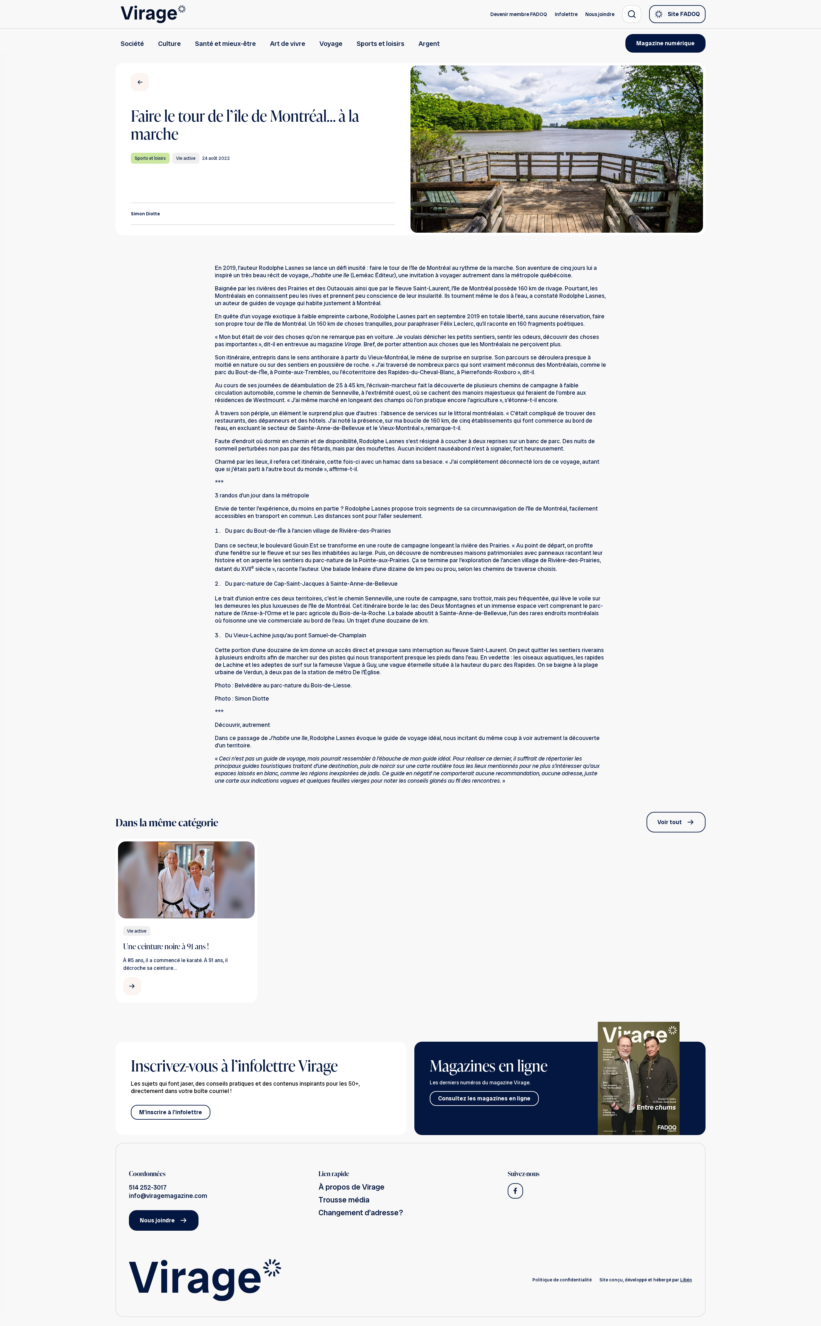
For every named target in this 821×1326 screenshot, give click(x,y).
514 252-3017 (148, 1187)
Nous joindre (599, 14)
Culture (169, 43)
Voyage (331, 43)
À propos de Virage (351, 1187)
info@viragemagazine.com (168, 1196)
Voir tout (669, 822)
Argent (429, 43)
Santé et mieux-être (225, 43)
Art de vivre (287, 43)
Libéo (686, 1280)
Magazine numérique (665, 43)
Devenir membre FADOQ (518, 14)
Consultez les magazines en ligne (484, 1098)
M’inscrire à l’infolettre (170, 1112)
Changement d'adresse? (360, 1213)
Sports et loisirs (380, 43)
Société (132, 43)
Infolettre (566, 14)
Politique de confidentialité (562, 1280)
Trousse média (343, 1200)
